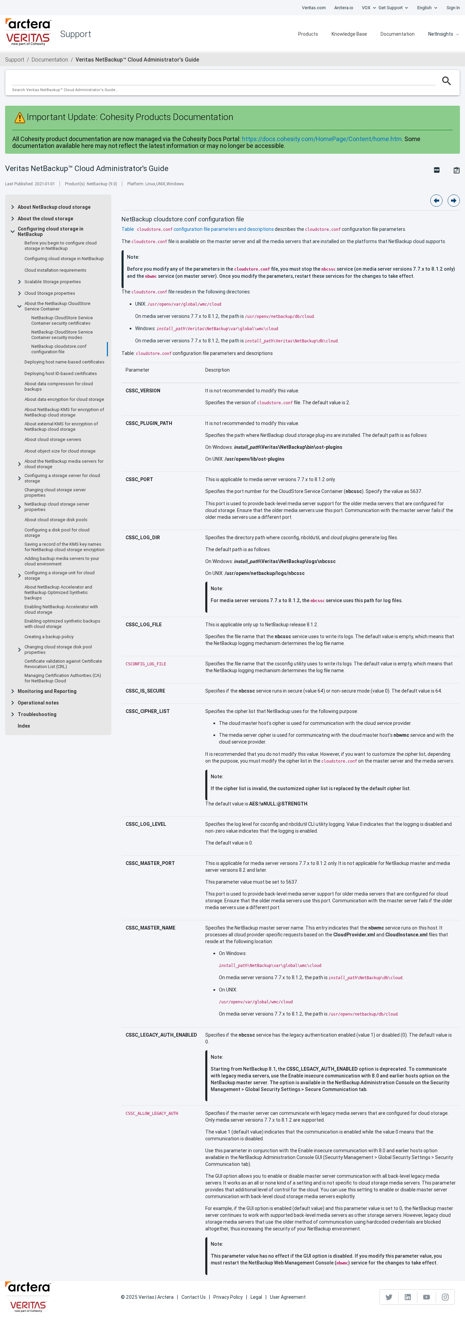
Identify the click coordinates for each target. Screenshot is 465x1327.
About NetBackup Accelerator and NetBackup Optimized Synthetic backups (58, 592)
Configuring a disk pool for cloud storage (57, 532)
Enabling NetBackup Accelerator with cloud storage (61, 609)
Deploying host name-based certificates (65, 362)
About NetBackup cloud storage (54, 207)
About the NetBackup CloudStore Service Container (58, 306)
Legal (256, 1297)
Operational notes (38, 702)
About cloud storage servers (53, 439)
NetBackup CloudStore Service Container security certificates (62, 320)
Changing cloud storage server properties (55, 492)
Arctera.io (343, 8)
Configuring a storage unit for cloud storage (60, 575)
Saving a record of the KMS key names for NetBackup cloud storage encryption (65, 547)
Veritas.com (314, 8)
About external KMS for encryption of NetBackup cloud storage (61, 426)
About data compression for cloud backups (59, 386)
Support (14, 59)
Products (308, 34)
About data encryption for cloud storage (64, 399)
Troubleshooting (37, 714)
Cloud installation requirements (55, 270)
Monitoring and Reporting (47, 691)
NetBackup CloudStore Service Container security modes (62, 334)
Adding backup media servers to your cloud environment (62, 561)
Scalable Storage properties (53, 282)
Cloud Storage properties (50, 293)
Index (24, 726)
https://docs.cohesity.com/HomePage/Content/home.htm (322, 139)
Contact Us (193, 1297)
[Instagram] (445, 1297)
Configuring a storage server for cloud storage (62, 478)
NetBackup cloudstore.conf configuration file (58, 349)
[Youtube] (426, 1297)
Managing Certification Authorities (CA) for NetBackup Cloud (63, 678)
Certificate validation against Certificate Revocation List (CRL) (63, 664)
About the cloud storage (45, 218)
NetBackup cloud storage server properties (57, 506)
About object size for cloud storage (60, 451)
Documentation (398, 34)
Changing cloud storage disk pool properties (58, 649)
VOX (366, 8)
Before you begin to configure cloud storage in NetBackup (61, 245)
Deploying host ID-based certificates (61, 373)
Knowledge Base (349, 34)
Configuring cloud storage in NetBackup (50, 231)
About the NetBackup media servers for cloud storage (64, 464)
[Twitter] (389, 1297)
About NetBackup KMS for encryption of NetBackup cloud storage (64, 412)
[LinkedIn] (408, 1297)
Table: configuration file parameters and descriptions (198, 229)
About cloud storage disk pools (56, 520)
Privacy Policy (228, 1297)
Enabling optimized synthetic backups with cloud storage (62, 623)
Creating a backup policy (49, 637)
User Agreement (288, 1297)
